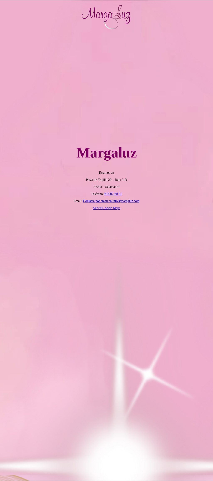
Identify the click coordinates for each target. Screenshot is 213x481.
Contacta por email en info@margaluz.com (111, 201)
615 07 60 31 (113, 194)
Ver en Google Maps (106, 208)
